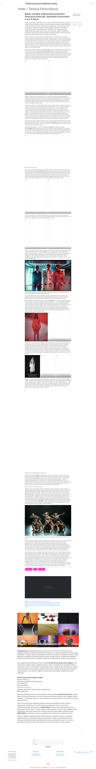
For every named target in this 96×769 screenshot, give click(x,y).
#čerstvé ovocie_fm (4, 13)
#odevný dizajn (12, 15)
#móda (19, 13)
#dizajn (11, 13)
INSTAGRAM (28, 569)
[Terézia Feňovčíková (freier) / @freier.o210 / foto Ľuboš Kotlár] (37, 601)
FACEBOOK (41, 569)
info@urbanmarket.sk (60, 755)
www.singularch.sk (36, 753)
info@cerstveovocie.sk (24, 687)
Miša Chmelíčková (52, 767)
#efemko (15, 13)
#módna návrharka (4, 15)
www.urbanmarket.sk (60, 753)
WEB (35, 569)
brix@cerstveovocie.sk (36, 755)
